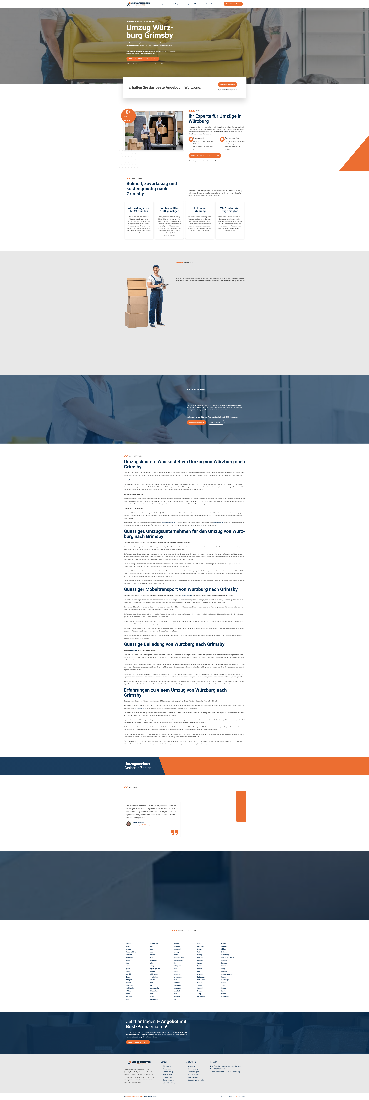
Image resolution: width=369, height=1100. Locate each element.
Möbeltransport (187, 595)
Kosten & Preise (211, 4)
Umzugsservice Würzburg (192, 4)
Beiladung (133, 650)
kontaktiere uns (218, 523)
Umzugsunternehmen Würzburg (168, 4)
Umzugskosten (129, 480)
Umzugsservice (139, 708)
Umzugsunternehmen (168, 523)
